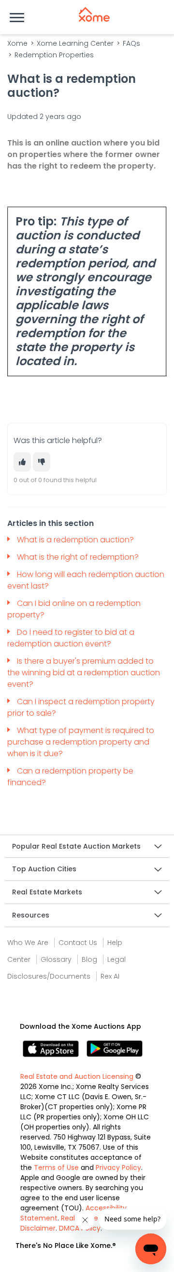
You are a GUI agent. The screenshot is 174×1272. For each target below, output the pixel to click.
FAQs (131, 43)
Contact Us (77, 942)
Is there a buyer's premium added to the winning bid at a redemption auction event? (83, 673)
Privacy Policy (118, 1167)
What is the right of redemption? (79, 557)
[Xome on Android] (115, 1047)
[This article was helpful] (22, 462)
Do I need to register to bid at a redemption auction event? (70, 638)
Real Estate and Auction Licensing (76, 1076)
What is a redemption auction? (76, 539)
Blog (89, 959)
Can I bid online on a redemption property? (74, 609)
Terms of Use (56, 1167)
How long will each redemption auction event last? (85, 580)
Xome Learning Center (75, 43)
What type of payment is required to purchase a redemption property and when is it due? (80, 742)
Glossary (56, 959)
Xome (17, 43)
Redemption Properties (54, 55)
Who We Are (27, 942)
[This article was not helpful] (41, 462)
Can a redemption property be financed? (70, 776)
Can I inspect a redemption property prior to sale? (81, 707)
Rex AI (110, 976)
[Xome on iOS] (55, 1047)
